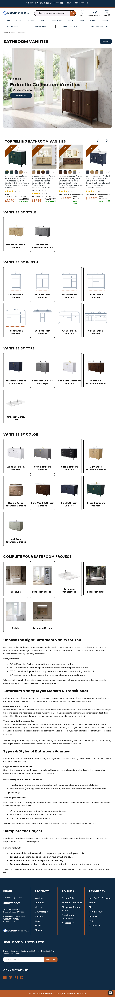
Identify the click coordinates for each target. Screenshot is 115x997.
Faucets (39, 916)
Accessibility (68, 922)
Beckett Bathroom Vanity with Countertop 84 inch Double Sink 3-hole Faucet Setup (71, 182)
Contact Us (94, 925)
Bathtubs (39, 902)
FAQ (91, 921)
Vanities (39, 898)
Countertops (41, 911)
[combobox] (55, 13)
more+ (27, 172)
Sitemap (81, 993)
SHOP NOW (21, 95)
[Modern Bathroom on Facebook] (5, 977)
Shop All (105, 41)
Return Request (96, 911)
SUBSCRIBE (50, 959)
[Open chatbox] (110, 992)
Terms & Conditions (72, 902)
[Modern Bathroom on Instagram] (10, 977)
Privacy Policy (68, 898)
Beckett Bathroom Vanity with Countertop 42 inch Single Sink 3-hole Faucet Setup (17, 182)
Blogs (92, 907)
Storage (39, 930)
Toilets (38, 925)
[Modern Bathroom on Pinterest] (21, 977)
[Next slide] (106, 141)
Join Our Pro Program (100, 898)
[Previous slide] (97, 141)
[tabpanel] (57, 88)
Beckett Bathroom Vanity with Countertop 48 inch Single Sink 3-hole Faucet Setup (98, 182)
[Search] (73, 13)
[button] (106, 13)
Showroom (94, 916)
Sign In (92, 902)
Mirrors (38, 907)
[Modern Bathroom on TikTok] (16, 977)
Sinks (37, 921)
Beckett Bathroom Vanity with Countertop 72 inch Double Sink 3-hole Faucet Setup (44, 183)
